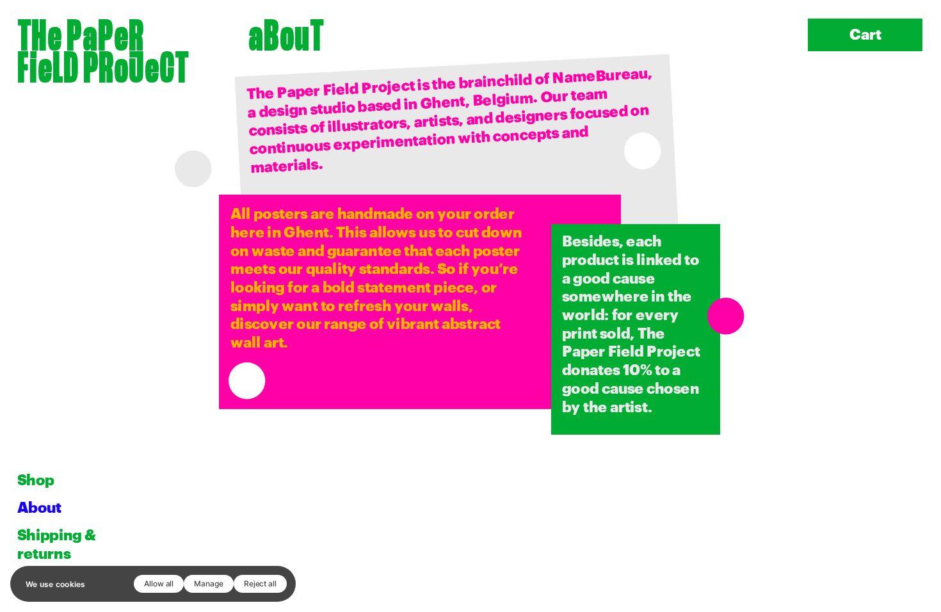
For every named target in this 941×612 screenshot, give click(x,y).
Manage (208, 583)
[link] (103, 48)
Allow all (158, 583)
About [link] (39, 508)
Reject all (260, 583)
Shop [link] (35, 480)
